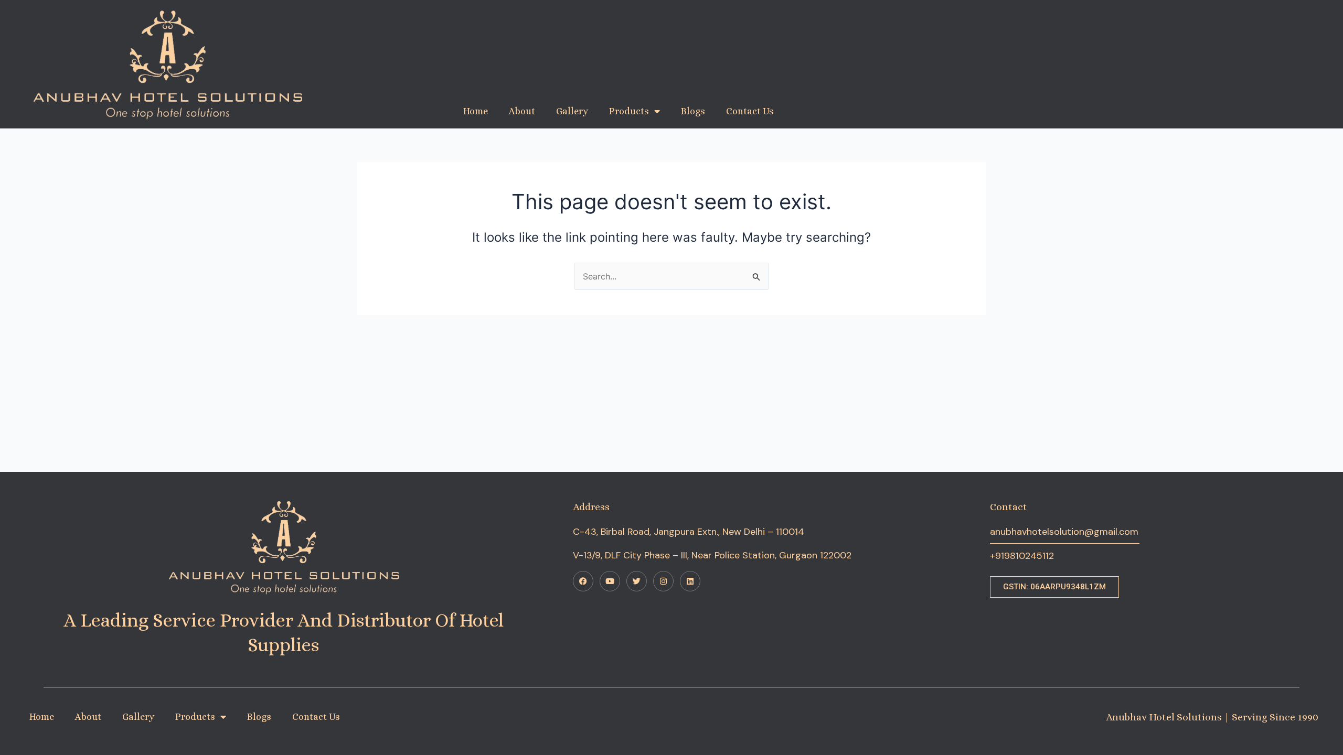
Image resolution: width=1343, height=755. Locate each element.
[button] (1054, 587)
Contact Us (750, 111)
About (522, 111)
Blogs (693, 111)
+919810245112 (1022, 555)
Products (629, 111)
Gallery (572, 111)
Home (475, 111)
